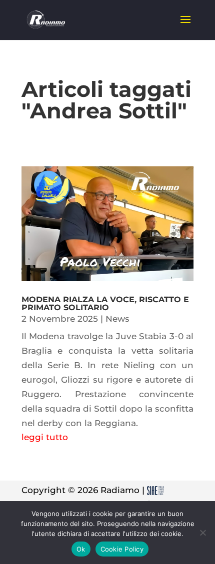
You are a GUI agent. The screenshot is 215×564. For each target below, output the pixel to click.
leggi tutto (45, 437)
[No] (203, 533)
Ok (81, 549)
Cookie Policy (122, 549)
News (118, 319)
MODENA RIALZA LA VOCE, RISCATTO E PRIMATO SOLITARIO (105, 303)
